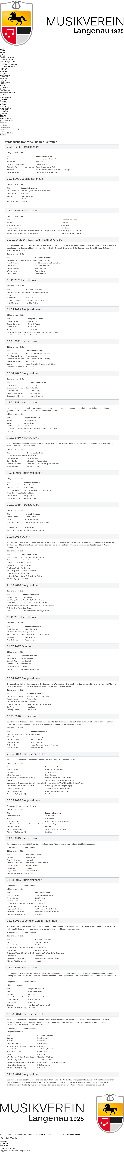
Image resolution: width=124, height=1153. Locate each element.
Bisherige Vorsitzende (7, 61)
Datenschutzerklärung (7, 1148)
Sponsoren (4, 71)
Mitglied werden (5, 82)
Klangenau (4, 68)
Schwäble (3, 99)
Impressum (4, 1147)
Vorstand (3, 73)
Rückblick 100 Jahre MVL (9, 64)
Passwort (3, 131)
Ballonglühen (4, 70)
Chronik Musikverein (7, 58)
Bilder (2, 54)
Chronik (2, 56)
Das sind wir (4, 96)
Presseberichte (5, 63)
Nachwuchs (4, 87)
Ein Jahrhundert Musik (7, 66)
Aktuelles (3, 51)
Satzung (3, 80)
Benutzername (5, 127)
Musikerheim (4, 78)
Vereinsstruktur (5, 75)
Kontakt (2, 85)
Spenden (3, 84)
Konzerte (3, 106)
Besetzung (3, 104)
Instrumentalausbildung (8, 92)
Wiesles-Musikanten (7, 120)
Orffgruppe (3, 89)
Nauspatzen (4, 94)
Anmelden (3, 135)
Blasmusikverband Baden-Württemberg (44, 1135)
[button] (62, 146)
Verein (2, 49)
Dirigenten (3, 103)
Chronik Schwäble (6, 59)
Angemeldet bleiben (8, 133)
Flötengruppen (5, 91)
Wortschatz (4, 77)
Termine (3, 52)
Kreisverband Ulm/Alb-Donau (74, 1135)
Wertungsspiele (5, 97)
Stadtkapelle (4, 110)
